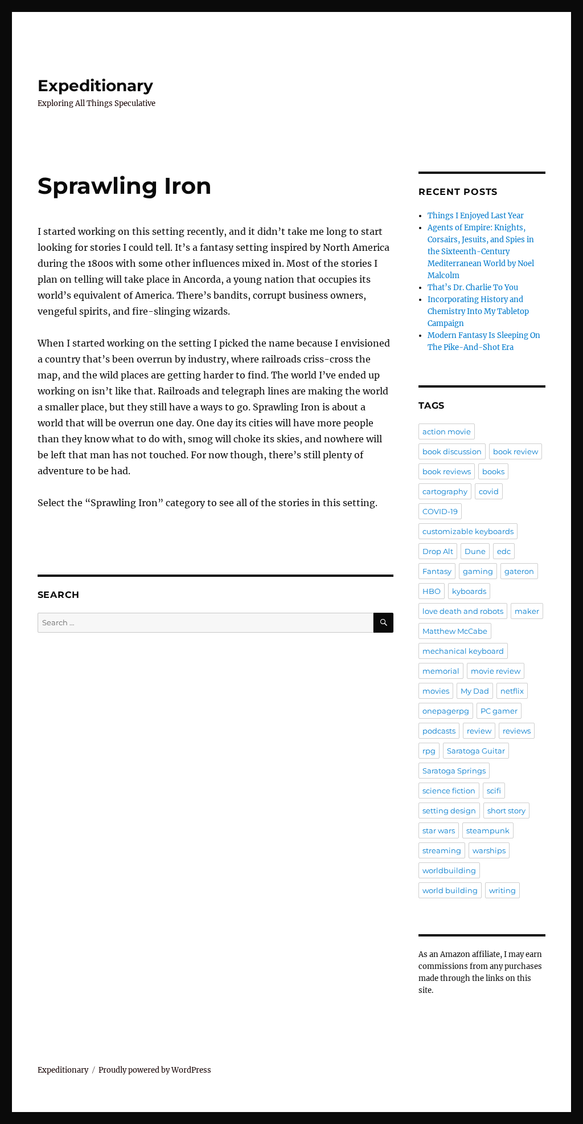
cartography (444, 491)
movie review (495, 670)
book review (515, 451)
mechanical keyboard (463, 650)
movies (435, 690)
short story (506, 810)
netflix (512, 690)
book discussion (452, 451)
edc (504, 551)
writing (502, 890)
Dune (475, 551)
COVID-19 (440, 511)
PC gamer (499, 710)
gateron (519, 571)
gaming (478, 571)
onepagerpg (445, 710)
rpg (429, 750)
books (493, 471)
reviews (517, 730)
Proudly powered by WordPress (154, 1070)
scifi (494, 790)
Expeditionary (95, 85)
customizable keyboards (468, 531)
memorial (440, 670)
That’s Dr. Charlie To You (473, 287)
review (479, 730)
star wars (438, 830)
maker (527, 611)
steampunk (488, 830)
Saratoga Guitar (476, 750)
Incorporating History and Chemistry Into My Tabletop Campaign (478, 311)
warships (489, 850)
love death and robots (462, 611)
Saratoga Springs (454, 770)
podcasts (438, 730)
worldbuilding (449, 870)
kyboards (469, 591)
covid (489, 491)
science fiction (448, 790)
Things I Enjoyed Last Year (476, 216)
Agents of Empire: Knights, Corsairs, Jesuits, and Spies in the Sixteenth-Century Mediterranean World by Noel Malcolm (481, 251)
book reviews (446, 471)
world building (450, 890)
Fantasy (436, 571)
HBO (431, 591)
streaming (441, 850)
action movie (446, 431)
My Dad (475, 690)
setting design (449, 810)
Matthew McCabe (454, 631)
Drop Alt (437, 551)
